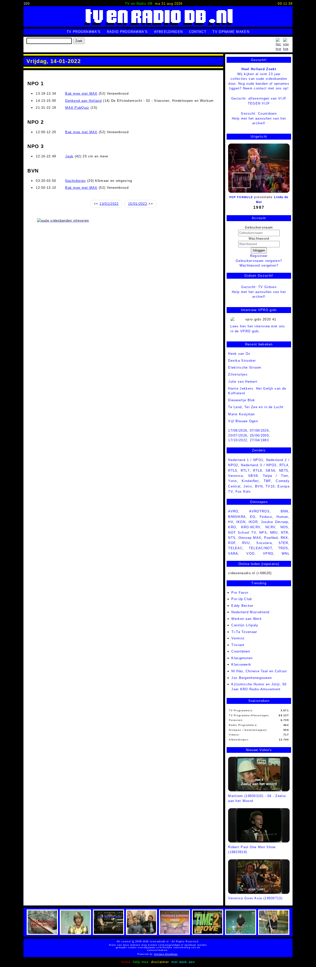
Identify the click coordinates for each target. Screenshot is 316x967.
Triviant (237, 645)
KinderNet (250, 481)
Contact (197, 32)
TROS (283, 548)
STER (283, 543)
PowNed (271, 538)
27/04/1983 (259, 440)
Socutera (264, 543)
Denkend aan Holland (83, 101)
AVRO (233, 511)
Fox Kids (243, 491)
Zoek (78, 41)
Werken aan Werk (246, 619)
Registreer (259, 256)
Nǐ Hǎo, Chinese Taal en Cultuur (259, 671)
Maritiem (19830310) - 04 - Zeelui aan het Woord (257, 798)
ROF (232, 543)
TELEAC (235, 548)
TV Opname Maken (231, 32)
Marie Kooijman (241, 414)
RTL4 (283, 465)
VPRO (268, 553)
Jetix (247, 486)
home (125, 962)
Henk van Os (239, 354)
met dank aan (183, 962)
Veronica (235, 476)
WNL (286, 553)
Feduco (266, 517)
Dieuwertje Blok (241, 400)
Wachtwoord (259, 238)
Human (282, 517)
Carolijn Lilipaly (244, 625)
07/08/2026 (259, 430)
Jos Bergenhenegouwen (251, 678)
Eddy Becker (242, 606)
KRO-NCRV (250, 527)
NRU (274, 532)
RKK (284, 538)
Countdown (240, 651)
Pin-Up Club (241, 599)
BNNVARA (237, 517)
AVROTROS (259, 511)
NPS (263, 532)
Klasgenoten (242, 658)
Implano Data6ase (162, 954)
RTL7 (245, 470)
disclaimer (160, 962)
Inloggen (259, 250)
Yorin (232, 481)
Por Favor (239, 592)
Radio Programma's (127, 32)
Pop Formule (241, 197)
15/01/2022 (137, 204)
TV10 (270, 486)
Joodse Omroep (274, 522)
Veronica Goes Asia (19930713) (255, 898)
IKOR (253, 522)
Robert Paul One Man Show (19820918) (252, 849)
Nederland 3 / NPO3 (258, 465)
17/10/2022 (237, 440)
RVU (246, 543)
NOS (284, 527)
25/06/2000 (259, 435)
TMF (267, 481)
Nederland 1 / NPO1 (245, 460)
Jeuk (69, 156)
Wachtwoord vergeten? (258, 265)
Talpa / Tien (275, 476)
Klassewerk (241, 664)
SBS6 (270, 470)
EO (253, 517)
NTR (284, 532)
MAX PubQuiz (77, 107)
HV (230, 522)
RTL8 (257, 470)
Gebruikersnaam (259, 227)
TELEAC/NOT (260, 548)
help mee (140, 962)
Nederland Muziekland (250, 612)
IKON (240, 522)
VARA (233, 553)
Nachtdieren (75, 181)
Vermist (237, 638)
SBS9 (253, 476)
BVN (259, 486)
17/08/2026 (237, 430)
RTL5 (232, 470)
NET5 (283, 470)
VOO (250, 553)
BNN (284, 511)
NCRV (270, 527)
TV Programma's (83, 32)
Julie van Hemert (242, 381)
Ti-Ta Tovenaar (244, 632)
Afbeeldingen (168, 32)
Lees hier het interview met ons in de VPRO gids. (257, 328)
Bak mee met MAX (81, 93)
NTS (232, 538)
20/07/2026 (237, 435)
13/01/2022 (108, 204)
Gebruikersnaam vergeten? (259, 261)
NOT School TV (242, 532)
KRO (232, 527)
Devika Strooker (242, 360)
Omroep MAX (249, 538)
